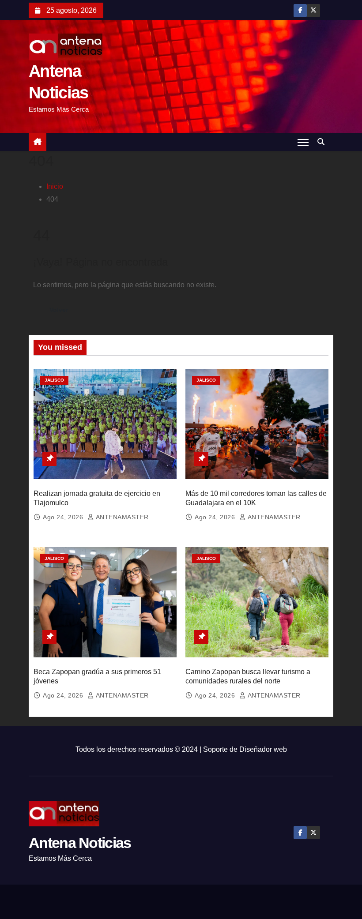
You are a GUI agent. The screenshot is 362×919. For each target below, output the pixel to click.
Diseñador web (263, 749)
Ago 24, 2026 (64, 517)
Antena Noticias (80, 842)
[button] (323, 142)
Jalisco (54, 380)
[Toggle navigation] (303, 142)
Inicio (54, 186)
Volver (58, 309)
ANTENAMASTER (121, 517)
